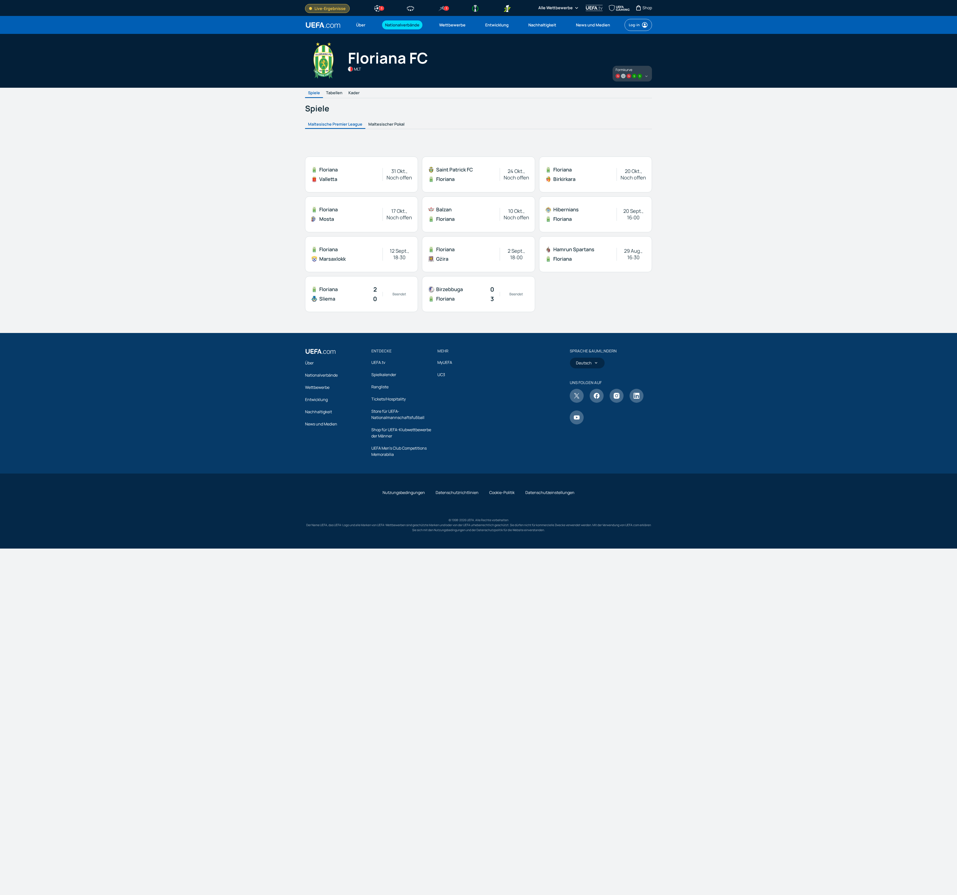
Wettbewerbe (317, 387)
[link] (361, 25)
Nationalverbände (321, 375)
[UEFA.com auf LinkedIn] (636, 401)
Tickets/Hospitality (388, 399)
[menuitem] (364, 25)
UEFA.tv (378, 362)
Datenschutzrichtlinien (457, 492)
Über (309, 363)
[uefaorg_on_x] (577, 401)
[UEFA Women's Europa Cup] (507, 8)
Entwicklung (316, 399)
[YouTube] (577, 423)
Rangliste (380, 387)
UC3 (441, 374)
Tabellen (334, 93)
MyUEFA (444, 362)
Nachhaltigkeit (318, 411)
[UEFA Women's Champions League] (410, 8)
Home (323, 25)
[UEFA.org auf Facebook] (597, 401)
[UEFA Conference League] (475, 8)
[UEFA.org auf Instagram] (617, 401)
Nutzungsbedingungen (404, 492)
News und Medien (321, 424)
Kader (354, 93)
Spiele (314, 93)
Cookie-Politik (502, 492)
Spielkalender (383, 374)
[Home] (320, 351)
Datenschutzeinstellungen (549, 492)
